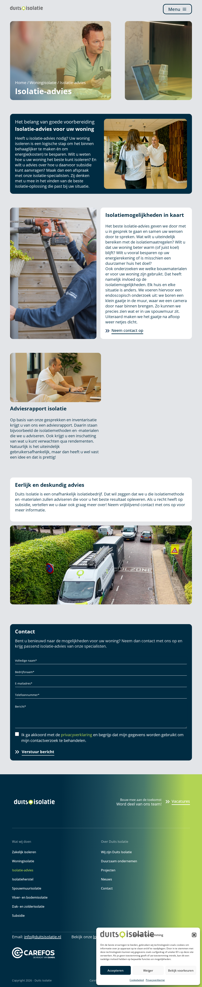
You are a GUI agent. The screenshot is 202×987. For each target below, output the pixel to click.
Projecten (108, 870)
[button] (194, 935)
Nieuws (106, 879)
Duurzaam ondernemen (119, 861)
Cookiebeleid (137, 980)
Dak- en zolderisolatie (28, 906)
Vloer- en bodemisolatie (30, 897)
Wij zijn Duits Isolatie (116, 852)
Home (20, 82)
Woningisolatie (43, 82)
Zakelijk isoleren (24, 852)
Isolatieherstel (22, 879)
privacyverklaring (76, 734)
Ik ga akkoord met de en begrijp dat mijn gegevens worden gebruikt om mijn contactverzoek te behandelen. (102, 737)
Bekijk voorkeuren (181, 970)
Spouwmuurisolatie (26, 888)
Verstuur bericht (38, 751)
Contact (107, 888)
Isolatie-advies (22, 870)
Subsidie (18, 915)
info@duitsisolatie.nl (42, 936)
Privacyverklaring (155, 980)
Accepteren (115, 970)
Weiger (148, 970)
